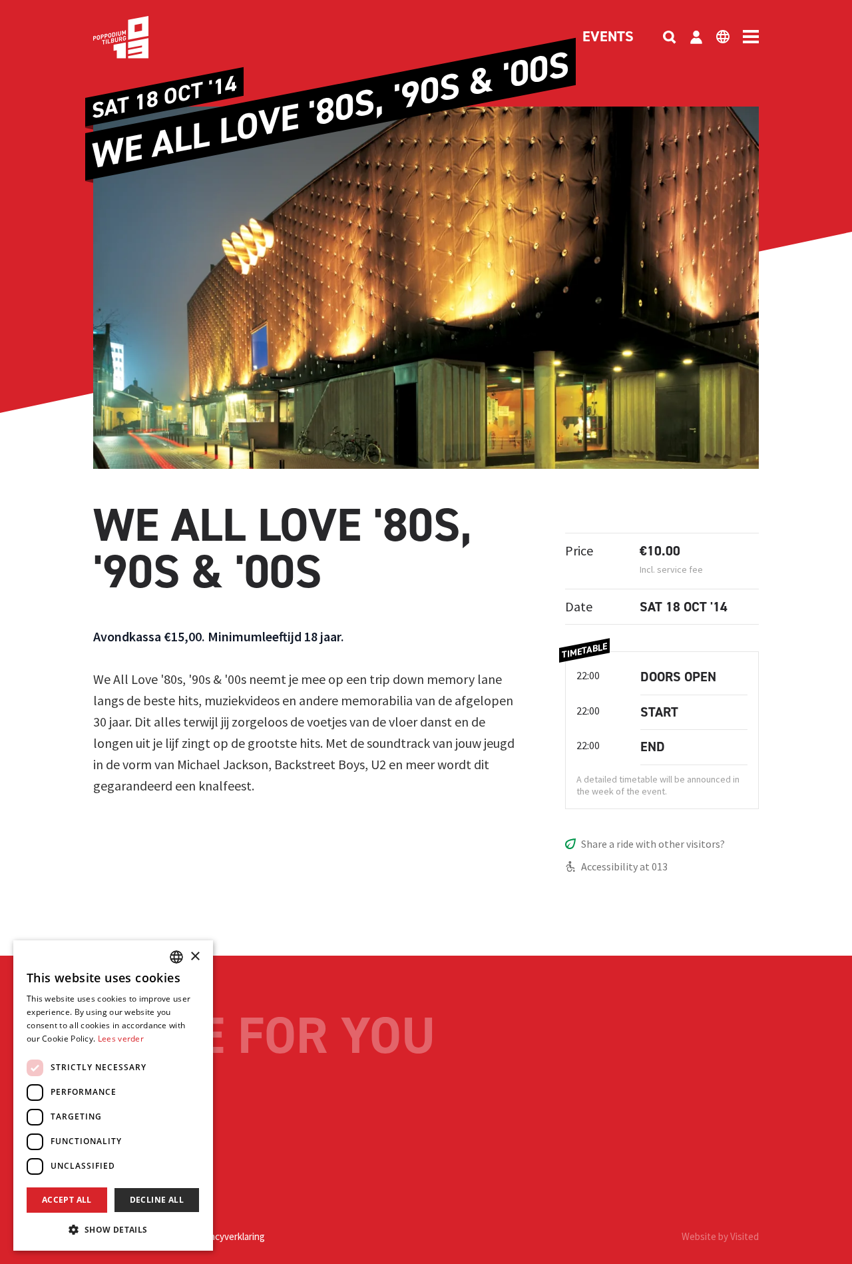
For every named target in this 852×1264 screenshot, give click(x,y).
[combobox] (176, 957)
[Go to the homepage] (141, 37)
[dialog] (113, 1095)
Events (608, 37)
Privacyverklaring (229, 1236)
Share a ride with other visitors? (653, 843)
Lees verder (121, 1038)
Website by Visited (720, 1236)
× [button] (195, 957)
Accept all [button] (67, 1199)
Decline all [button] (157, 1199)
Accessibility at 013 (624, 866)
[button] (113, 1229)
